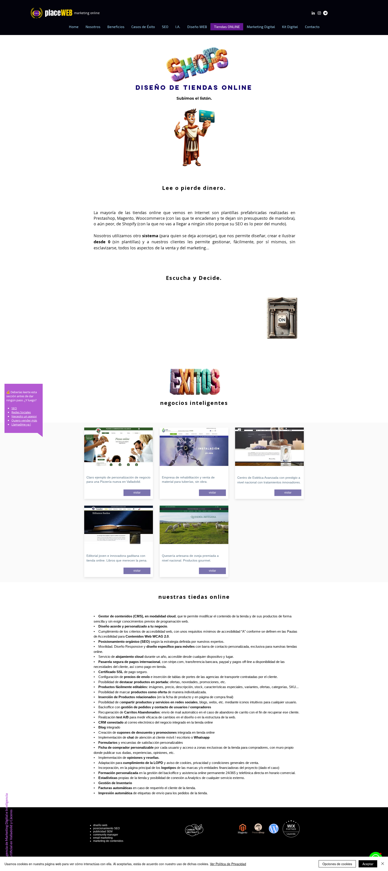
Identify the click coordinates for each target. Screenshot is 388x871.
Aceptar (367, 864)
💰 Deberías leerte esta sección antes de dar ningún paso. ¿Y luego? (21, 396)
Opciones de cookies (337, 864)
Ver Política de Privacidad (228, 864)
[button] (116, 26)
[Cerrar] (382, 863)
